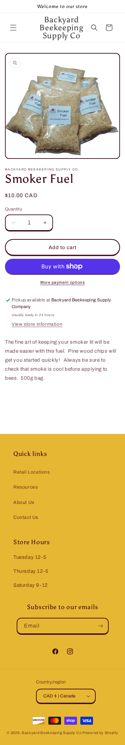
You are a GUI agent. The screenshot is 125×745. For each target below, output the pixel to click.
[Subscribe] (100, 626)
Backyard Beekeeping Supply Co (51, 733)
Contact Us (25, 517)
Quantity (13, 209)
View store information (37, 324)
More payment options (62, 282)
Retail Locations (31, 472)
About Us (23, 502)
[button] (13, 27)
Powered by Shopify (100, 733)
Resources (25, 487)
